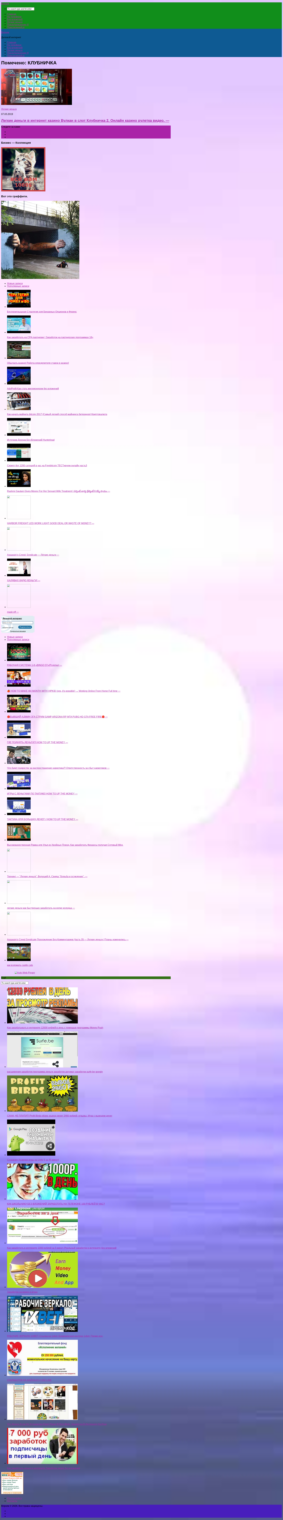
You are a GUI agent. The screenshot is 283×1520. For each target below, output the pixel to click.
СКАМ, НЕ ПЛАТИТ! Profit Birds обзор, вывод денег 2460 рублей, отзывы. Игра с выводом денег (59, 1116)
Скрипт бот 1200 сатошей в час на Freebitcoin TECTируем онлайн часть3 (47, 465)
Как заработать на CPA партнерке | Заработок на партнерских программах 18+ (50, 337)
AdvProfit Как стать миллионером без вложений (33, 388)
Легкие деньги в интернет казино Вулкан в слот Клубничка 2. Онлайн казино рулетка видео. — (85, 120)
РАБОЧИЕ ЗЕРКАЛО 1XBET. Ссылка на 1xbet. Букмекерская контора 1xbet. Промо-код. (55, 1336)
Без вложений (15, 19)
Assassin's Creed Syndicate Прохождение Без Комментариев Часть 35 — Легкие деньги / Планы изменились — (68, 939)
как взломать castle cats (20, 965)
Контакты (12, 1501)
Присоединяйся (15, 27)
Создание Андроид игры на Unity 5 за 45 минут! (33, 1160)
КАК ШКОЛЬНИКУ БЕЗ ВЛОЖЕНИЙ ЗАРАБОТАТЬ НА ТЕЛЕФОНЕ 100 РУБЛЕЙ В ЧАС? (56, 1204)
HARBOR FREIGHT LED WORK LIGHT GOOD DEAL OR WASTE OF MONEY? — (50, 523)
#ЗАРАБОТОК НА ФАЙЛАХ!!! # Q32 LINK (29, 1380)
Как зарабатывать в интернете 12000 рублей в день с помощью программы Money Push (55, 1027)
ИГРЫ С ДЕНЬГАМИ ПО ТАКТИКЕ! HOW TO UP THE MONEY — (42, 793)
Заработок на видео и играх (22, 1292)
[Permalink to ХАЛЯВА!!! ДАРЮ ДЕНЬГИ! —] (19, 575)
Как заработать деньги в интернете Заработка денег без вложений (43, 1468)
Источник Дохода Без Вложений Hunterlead (31, 440)
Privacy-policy (14, 1498)
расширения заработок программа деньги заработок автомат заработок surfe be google (55, 1071)
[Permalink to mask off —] (19, 607)
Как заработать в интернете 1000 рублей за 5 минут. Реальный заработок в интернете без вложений (61, 1248)
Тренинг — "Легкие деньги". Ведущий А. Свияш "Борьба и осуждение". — (47, 876)
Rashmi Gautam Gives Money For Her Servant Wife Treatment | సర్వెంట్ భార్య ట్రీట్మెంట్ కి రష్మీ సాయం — (58, 491)
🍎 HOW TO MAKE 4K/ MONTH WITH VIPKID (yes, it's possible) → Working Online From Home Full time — (63, 691)
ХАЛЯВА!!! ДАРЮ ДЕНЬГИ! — (23, 580)
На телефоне (14, 16)
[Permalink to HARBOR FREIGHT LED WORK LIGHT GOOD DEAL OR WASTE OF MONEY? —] (19, 518)
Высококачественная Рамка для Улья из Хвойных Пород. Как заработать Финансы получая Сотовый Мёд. (65, 845)
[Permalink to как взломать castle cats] (19, 960)
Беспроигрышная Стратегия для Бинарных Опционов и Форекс (42, 311)
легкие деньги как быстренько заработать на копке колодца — (41, 908)
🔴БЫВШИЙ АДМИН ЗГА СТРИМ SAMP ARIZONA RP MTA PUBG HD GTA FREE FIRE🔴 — (57, 717)
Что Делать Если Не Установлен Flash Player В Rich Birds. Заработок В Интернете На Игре (57, 1424)
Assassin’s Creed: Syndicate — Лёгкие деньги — (33, 555)
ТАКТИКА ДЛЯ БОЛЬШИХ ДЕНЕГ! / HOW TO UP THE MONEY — (42, 819)
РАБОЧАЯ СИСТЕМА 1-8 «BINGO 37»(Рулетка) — (34, 665)
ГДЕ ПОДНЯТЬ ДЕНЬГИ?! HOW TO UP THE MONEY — (37, 742)
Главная (11, 14)
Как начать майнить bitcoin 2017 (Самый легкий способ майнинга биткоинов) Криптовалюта (57, 414)
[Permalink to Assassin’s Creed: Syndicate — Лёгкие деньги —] (19, 550)
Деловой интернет (12, 618)
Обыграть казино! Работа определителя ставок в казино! (38, 363)
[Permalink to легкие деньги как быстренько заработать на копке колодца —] (19, 903)
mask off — (13, 612)
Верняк (5, 3)
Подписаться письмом (18, 631)
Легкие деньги (15, 22)
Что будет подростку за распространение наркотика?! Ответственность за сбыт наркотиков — (58, 768)
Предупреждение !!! (18, 24)
